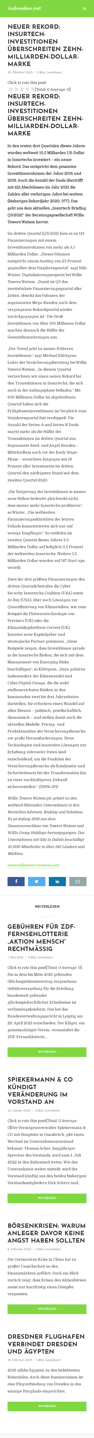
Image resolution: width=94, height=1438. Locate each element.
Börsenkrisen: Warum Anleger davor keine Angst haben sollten (47, 1233)
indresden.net (24, 8)
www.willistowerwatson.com (33, 865)
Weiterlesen (47, 1052)
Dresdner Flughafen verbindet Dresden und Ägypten (46, 1344)
